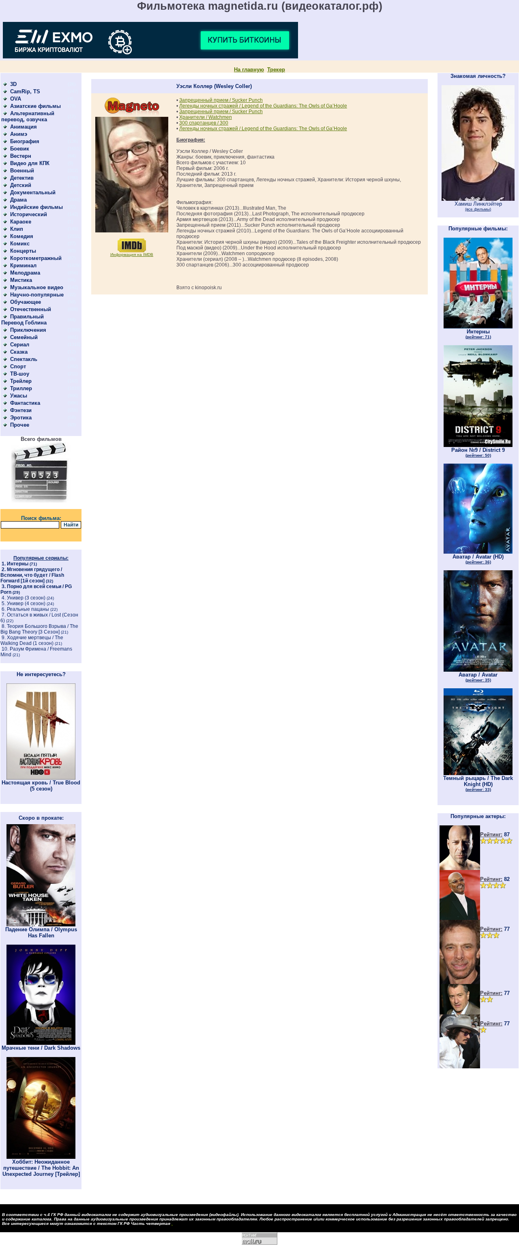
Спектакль (23, 359)
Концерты (23, 251)
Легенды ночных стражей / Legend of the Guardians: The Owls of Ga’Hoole (263, 106)
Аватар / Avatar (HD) (478, 559)
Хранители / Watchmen (205, 117)
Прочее (19, 425)
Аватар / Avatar (478, 677)
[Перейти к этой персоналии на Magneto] (132, 115)
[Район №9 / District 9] (478, 445)
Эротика (21, 418)
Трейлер (21, 381)
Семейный (24, 337)
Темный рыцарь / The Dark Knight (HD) (478, 783)
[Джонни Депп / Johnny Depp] (460, 1066)
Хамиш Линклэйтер (478, 206)
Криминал (23, 265)
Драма (18, 200)
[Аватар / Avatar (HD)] (478, 552)
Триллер (21, 388)
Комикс (20, 244)
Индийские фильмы (36, 207)
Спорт (18, 366)
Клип (16, 229)
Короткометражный (36, 258)
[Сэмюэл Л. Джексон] (460, 918)
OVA (15, 99)
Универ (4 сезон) (26, 603)
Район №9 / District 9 (478, 452)
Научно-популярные (37, 295)
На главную (249, 70)
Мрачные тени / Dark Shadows (41, 1048)
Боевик (19, 149)
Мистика (21, 280)
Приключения (28, 330)
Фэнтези (21, 410)
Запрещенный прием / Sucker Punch (221, 100)
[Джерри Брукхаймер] (460, 982)
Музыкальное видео (36, 287)
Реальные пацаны (28, 609)
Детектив (22, 178)
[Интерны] (478, 327)
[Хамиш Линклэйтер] (478, 199)
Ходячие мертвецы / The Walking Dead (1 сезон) (31, 640)
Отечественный (30, 309)
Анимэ (18, 134)
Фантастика (25, 403)
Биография (24, 141)
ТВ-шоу (19, 374)
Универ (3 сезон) (26, 598)
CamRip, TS (25, 91)
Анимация (23, 127)
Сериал (19, 345)
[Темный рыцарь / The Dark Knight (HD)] (478, 773)
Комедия (21, 236)
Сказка (19, 352)
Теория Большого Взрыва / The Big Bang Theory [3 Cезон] (39, 629)
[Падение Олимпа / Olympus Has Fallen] (40, 925)
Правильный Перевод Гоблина (24, 320)
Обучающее (25, 302)
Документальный (33, 192)
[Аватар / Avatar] (478, 670)
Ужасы (18, 396)
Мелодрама (25, 273)
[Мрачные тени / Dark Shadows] (40, 1043)
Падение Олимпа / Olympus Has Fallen (41, 932)
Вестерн (20, 156)
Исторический (28, 214)
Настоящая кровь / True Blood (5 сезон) (41, 786)
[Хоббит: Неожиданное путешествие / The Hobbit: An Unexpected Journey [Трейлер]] (40, 1157)
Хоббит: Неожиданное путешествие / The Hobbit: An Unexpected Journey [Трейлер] (41, 1168)
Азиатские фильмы (35, 106)
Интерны (17, 564)
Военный (22, 171)
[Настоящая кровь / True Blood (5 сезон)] (40, 778)
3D (13, 84)
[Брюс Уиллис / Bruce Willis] (460, 868)
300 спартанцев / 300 (203, 123)
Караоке (20, 222)
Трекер (276, 70)
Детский (20, 185)
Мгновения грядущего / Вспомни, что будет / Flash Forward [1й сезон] (32, 575)
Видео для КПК (29, 163)
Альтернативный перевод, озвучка (27, 116)
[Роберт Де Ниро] (460, 1013)
